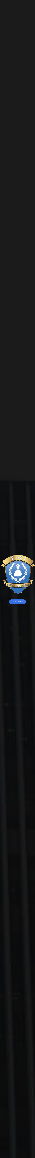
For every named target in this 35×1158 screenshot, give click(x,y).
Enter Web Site (17, 602)
